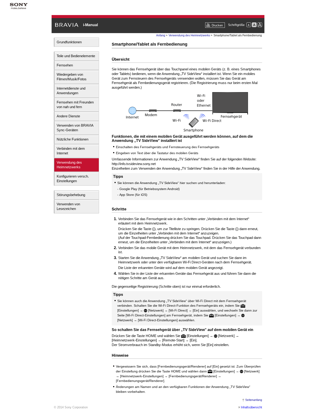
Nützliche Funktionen (72, 139)
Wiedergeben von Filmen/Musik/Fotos (72, 76)
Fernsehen (65, 65)
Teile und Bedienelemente (76, 56)
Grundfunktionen (69, 42)
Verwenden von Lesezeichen (68, 206)
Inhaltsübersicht (251, 407)
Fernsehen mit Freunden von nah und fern (75, 104)
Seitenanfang (253, 400)
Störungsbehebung (71, 195)
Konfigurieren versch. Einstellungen (73, 178)
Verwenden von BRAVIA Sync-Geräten (75, 127)
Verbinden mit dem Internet (71, 151)
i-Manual (90, 25)
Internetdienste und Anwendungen (71, 90)
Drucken (217, 25)
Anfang (160, 35)
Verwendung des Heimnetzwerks (69, 164)
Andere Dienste (68, 116)
